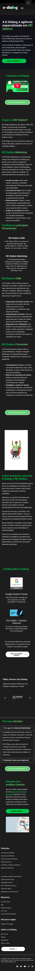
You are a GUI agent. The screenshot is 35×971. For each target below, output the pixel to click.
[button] (17, 2)
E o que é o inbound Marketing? (17, 728)
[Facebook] (17, 966)
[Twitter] (21, 966)
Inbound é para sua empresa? (16, 760)
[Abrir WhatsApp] (30, 966)
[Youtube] (24, 966)
